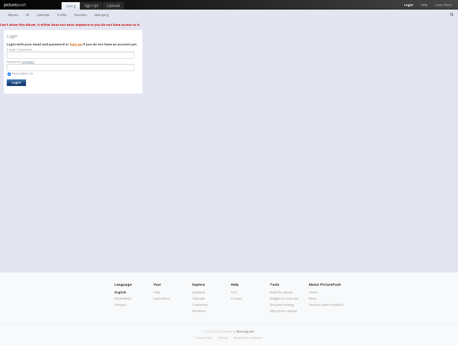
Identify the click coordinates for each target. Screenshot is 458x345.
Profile (62, 15)
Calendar (43, 15)
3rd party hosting (281, 304)
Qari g (71, 5)
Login (408, 5)
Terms (313, 292)
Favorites (80, 15)
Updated (198, 292)
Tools (274, 284)
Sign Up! (91, 5)
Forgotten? (28, 62)
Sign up (76, 44)
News (312, 298)
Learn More (443, 5)
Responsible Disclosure (248, 338)
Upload (113, 5)
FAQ (234, 292)
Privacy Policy (204, 338)
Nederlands (122, 298)
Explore (198, 284)
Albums (13, 15)
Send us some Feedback (326, 304)
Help (424, 5)
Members (199, 311)
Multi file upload (281, 292)
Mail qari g (101, 15)
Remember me (22, 73)
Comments (200, 304)
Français (120, 304)
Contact (236, 298)
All (27, 15)
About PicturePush (325, 284)
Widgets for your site (284, 298)
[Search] (452, 14)
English (120, 292)
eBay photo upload (283, 311)
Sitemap (223, 338)
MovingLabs (245, 331)
